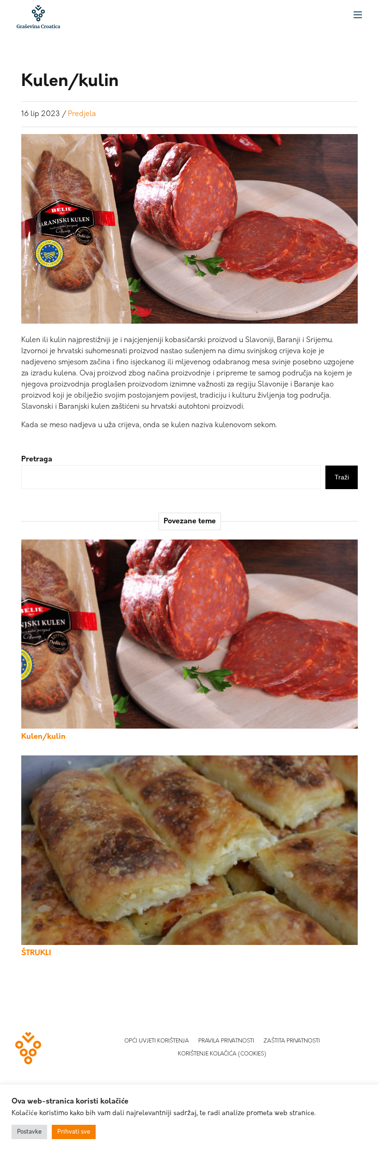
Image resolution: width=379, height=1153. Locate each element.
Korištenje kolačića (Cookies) (222, 1054)
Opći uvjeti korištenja (156, 1041)
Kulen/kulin (43, 737)
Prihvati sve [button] (73, 1132)
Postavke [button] (29, 1132)
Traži (342, 477)
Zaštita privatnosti (291, 1041)
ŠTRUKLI (36, 953)
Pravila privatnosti (226, 1041)
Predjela (82, 114)
